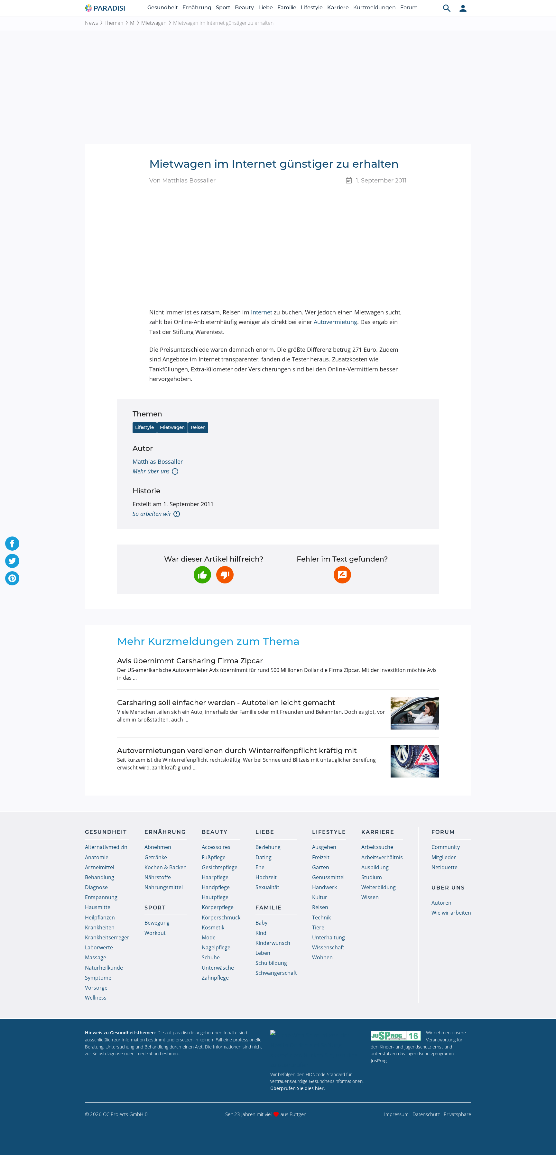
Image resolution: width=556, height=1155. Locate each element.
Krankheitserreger (107, 937)
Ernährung (196, 8)
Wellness (96, 997)
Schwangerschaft (276, 972)
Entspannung (101, 897)
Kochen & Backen (165, 867)
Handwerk (324, 887)
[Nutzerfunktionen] (463, 8)
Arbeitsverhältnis (382, 857)
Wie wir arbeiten (451, 912)
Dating (263, 857)
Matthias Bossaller (158, 461)
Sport (223, 8)
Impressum (396, 1114)
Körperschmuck (221, 917)
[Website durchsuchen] (447, 8)
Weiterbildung (378, 887)
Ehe (259, 867)
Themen (114, 22)
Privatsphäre (457, 1114)
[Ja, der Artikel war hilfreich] (202, 574)
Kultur (319, 897)
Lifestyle (312, 8)
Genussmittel (328, 877)
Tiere (318, 927)
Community (445, 847)
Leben (262, 952)
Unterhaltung (328, 937)
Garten (320, 867)
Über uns (448, 888)
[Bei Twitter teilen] (12, 561)
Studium (371, 877)
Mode (209, 937)
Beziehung (268, 847)
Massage (95, 957)
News (91, 22)
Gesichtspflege (219, 867)
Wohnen (322, 957)
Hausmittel (98, 907)
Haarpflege (215, 877)
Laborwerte (99, 947)
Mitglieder (443, 857)
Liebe (265, 8)
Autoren (441, 902)
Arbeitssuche (377, 847)
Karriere (338, 8)
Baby (261, 922)
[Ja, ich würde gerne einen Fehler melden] (342, 574)
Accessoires (216, 847)
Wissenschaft (328, 947)
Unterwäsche (218, 967)
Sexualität (267, 887)
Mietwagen (153, 22)
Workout (155, 932)
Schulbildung (271, 962)
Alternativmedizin (106, 847)
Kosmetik (213, 927)
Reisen (198, 427)
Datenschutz (426, 1114)
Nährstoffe (157, 877)
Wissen (370, 897)
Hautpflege (215, 897)
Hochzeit (266, 877)
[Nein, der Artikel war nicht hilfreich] (225, 574)
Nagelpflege (216, 947)
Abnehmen (157, 847)
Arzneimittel (99, 867)
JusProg (379, 1060)
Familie (286, 8)
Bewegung (157, 922)
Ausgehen (324, 847)
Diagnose (96, 887)
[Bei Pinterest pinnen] (12, 578)
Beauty (244, 8)
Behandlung (99, 877)
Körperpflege (218, 907)
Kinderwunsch (272, 942)
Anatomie (96, 857)
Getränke (155, 857)
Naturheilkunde (104, 967)
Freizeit (320, 857)
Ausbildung (375, 867)
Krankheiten (100, 927)
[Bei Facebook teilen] (12, 543)
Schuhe (211, 957)
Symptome (98, 977)
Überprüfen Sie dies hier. (297, 1088)
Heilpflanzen (100, 917)
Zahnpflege (215, 977)
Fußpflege (214, 857)
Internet (261, 312)
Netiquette (444, 867)
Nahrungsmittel (163, 887)
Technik (321, 917)
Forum (409, 8)
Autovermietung (335, 322)
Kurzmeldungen (374, 8)
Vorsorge (96, 987)
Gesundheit (162, 8)
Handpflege (216, 887)
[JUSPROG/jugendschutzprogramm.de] (396, 1035)
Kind (260, 932)
